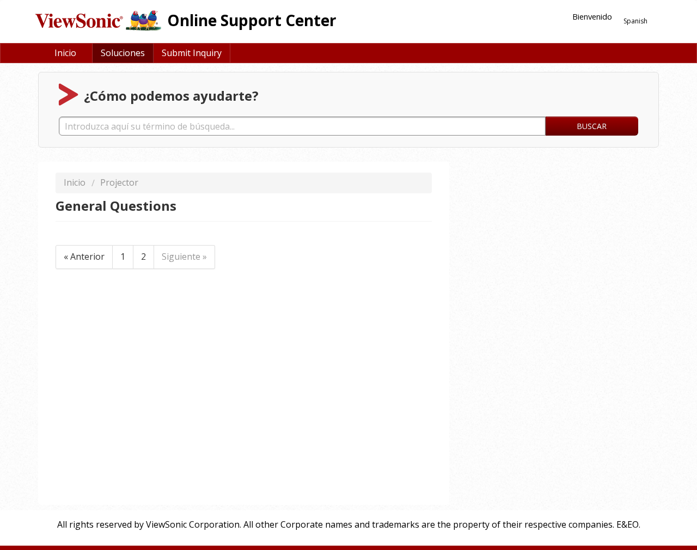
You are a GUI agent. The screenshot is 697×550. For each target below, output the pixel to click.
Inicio (65, 53)
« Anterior (84, 256)
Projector (119, 182)
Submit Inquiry (192, 53)
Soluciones (123, 53)
